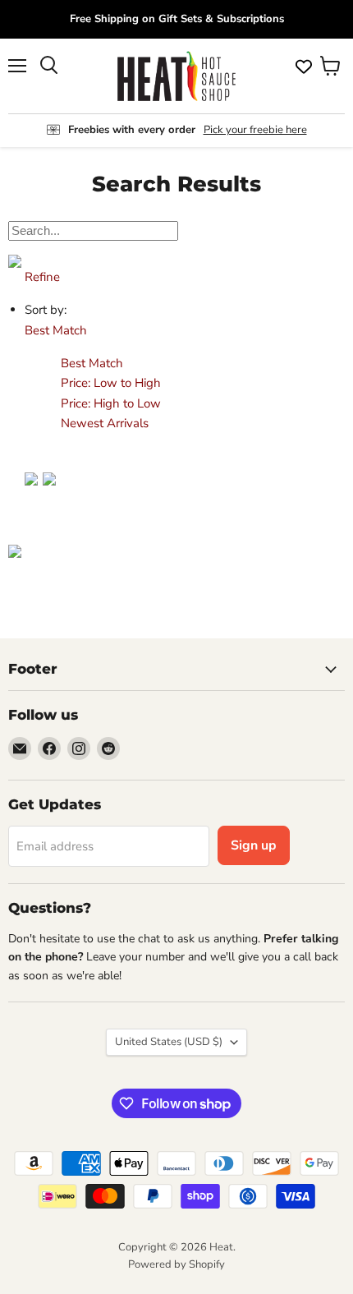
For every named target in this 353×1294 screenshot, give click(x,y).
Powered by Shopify (176, 1264)
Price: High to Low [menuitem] (111, 403)
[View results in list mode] (49, 494)
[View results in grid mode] (25, 494)
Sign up (254, 845)
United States (168, 1041)
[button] (56, 330)
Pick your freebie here (255, 129)
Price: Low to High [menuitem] (111, 383)
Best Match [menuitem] (92, 363)
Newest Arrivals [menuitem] (105, 423)
